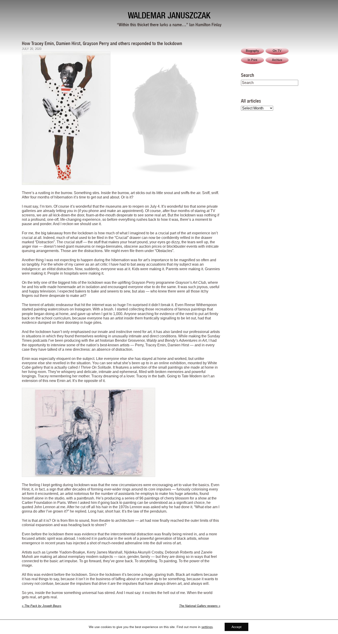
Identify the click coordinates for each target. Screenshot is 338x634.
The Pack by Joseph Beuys (41, 606)
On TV (277, 50)
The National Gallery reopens (199, 606)
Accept (236, 627)
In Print (252, 60)
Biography (252, 50)
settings (207, 627)
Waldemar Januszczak (169, 15)
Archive (277, 60)
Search (247, 75)
